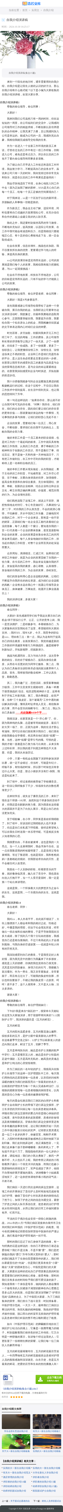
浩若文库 (26, 1509)
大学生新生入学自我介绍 (45, 1472)
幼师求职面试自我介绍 (14, 1491)
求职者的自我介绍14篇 (14, 1482)
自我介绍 (48, 10)
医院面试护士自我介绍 (44, 1491)
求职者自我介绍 (41, 1477)
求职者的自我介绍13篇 (44, 1482)
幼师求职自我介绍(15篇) (45, 1486)
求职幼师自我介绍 (12, 1486)
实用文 (35, 10)
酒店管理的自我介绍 (13, 1477)
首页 (25, 10)
